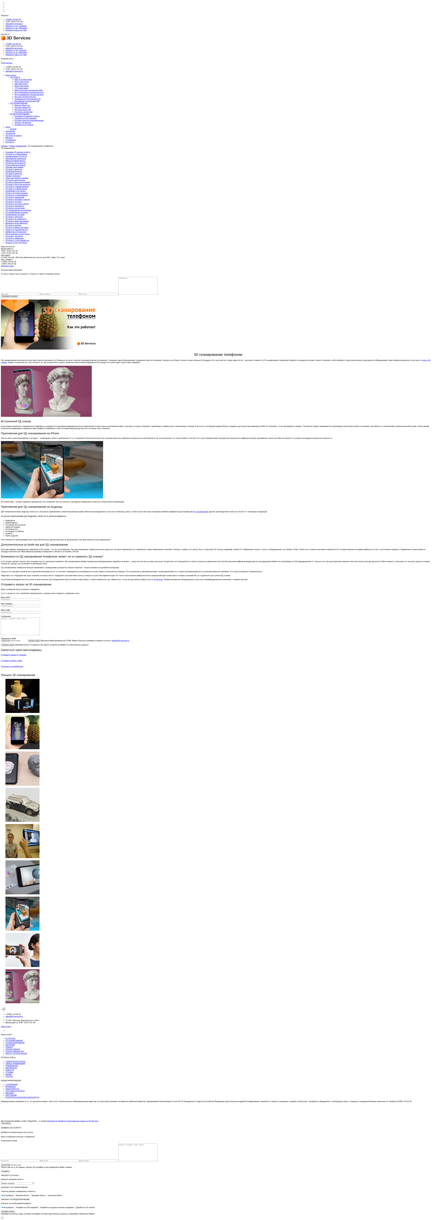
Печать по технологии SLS (16, 230)
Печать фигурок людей (15, 165)
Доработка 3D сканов (24, 125)
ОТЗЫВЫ (9, 1072)
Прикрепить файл (8, 638)
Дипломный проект (13, 171)
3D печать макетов (13, 174)
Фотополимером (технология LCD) (29, 92)
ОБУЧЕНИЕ (10, 1045)
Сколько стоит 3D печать (16, 243)
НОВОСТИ (9, 1070)
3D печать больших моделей (17, 182)
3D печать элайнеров (14, 238)
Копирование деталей (14, 215)
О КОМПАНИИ (11, 1084)
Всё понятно (6, 1123)
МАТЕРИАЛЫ (11, 1068)
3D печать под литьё (14, 236)
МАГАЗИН (9, 1093)
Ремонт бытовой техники (16, 193)
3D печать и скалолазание (16, 195)
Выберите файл (34, 641)
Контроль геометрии (24, 112)
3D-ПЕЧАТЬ (15, 77)
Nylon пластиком (22, 86)
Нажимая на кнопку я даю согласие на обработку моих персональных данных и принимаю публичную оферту (48, 1214)
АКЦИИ (13, 129)
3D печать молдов (13, 225)
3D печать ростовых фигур (17, 204)
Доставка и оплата (13, 136)
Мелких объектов (22, 105)
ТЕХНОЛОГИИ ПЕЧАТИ (15, 1061)
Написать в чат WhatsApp (16, 28)
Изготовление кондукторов (17, 234)
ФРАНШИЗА (10, 1087)
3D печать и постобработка (17, 240)
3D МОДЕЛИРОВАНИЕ (15, 1043)
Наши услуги (10, 75)
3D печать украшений (14, 197)
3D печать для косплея (15, 208)
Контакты (9, 142)
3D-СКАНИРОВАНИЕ (18, 103)
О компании (10, 140)
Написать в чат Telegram (16, 26)
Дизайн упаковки (12, 176)
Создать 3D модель (23, 123)
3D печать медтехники (15, 180)
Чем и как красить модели (16, 178)
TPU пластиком (21, 88)
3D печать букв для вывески (17, 184)
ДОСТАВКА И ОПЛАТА (15, 1091)
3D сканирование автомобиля (18, 210)
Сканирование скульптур (16, 156)
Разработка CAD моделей (25, 118)
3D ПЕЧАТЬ (10, 1038)
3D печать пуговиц (13, 202)
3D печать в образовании (16, 154)
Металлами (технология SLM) (27, 101)
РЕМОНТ (9, 1047)
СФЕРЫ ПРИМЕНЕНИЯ (15, 1064)
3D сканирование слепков (16, 212)
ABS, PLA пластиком (23, 79)
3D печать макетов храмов (17, 221)
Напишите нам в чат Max (16, 30)
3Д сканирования (200, 512)
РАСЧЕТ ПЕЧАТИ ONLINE (16, 1053)
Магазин (9, 138)
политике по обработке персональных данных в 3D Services (72, 1121)
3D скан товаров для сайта (17, 227)
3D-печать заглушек (14, 217)
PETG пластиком (22, 82)
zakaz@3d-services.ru (14, 24)
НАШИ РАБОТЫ (12, 1089)
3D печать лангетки (13, 169)
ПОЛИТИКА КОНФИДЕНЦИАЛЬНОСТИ (22, 1097)
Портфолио (10, 131)
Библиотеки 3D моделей (15, 232)
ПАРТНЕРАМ (11, 1095)
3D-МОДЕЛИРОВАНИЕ (19, 114)
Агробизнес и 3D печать (15, 191)
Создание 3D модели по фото (27, 116)
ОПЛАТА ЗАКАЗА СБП (14, 1051)
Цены (7, 127)
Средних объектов (23, 107)
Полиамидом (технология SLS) (28, 99)
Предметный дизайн (14, 167)
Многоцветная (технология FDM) (29, 90)
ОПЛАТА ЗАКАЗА (12, 1049)
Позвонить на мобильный (12, 666)
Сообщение (6, 616)
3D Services (158, 579)
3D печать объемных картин (17, 199)
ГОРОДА (9, 1077)
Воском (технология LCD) (25, 97)
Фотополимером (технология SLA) (29, 95)
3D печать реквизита (14, 206)
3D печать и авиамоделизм (17, 187)
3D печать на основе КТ (15, 163)
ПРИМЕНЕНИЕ (11, 1066)
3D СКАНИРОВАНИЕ (14, 1041)
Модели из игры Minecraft (16, 223)
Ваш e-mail (5, 610)
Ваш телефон (6, 604)
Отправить (5, 1171)
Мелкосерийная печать (15, 161)
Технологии (10, 133)
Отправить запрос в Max (11, 661)
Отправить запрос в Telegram (13, 655)
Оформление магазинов (15, 159)
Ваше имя (6, 597)
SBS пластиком (21, 84)
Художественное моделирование (29, 120)
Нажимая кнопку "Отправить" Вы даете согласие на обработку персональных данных (52, 645)
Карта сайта (6, 1026)
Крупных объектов (23, 110)
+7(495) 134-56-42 (13, 19)
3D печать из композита (15, 219)
